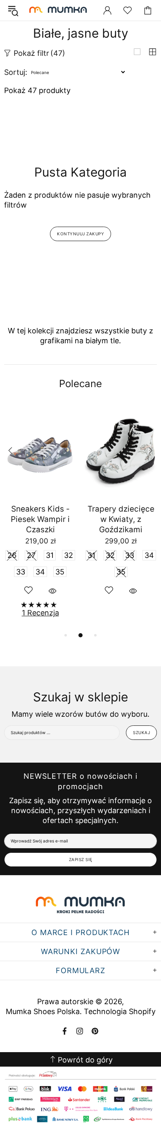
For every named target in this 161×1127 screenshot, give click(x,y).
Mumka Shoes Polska (59, 10)
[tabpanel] (40, 517)
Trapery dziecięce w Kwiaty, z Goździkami (121, 519)
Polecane (80, 384)
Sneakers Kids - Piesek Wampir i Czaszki (40, 519)
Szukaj (141, 732)
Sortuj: (15, 72)
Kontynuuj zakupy (80, 233)
